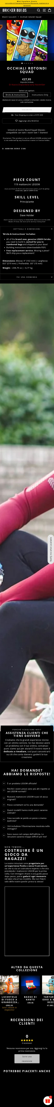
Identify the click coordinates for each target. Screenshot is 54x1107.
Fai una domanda (27, 277)
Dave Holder (27, 215)
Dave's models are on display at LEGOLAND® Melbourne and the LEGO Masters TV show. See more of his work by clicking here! (27, 220)
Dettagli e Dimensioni (27, 229)
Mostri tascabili (9, 17)
